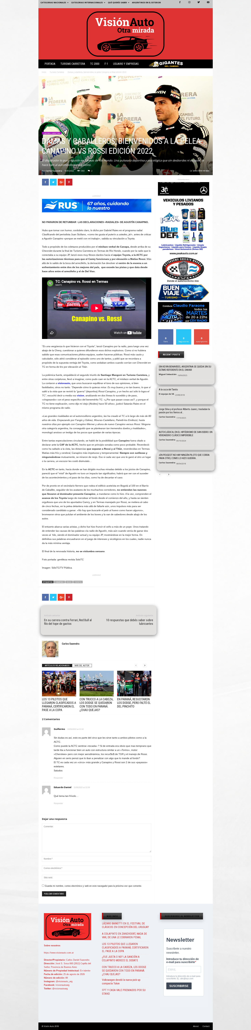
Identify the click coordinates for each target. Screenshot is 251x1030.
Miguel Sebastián (168, 374)
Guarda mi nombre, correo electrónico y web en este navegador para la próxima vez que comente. (93, 886)
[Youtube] (206, 4)
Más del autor (82, 665)
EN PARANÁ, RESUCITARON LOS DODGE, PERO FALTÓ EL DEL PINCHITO (134, 702)
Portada (50, 63)
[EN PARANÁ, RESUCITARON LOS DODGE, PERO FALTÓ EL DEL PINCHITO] (134, 683)
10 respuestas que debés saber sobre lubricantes (129, 621)
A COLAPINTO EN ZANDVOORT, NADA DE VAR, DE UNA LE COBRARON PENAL (124, 935)
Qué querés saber (117, 2)
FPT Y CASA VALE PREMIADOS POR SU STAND (123, 991)
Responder (58, 778)
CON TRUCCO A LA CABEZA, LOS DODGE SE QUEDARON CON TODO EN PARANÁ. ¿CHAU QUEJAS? (96, 704)
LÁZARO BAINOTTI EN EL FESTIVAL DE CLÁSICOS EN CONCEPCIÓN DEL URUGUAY (125, 925)
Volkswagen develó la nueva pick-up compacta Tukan (121, 981)
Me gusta (166, 330)
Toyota (77, 582)
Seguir (183, 330)
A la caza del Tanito (168, 389)
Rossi (69, 582)
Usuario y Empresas (126, 63)
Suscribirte (201, 330)
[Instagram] (187, 4)
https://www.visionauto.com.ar (59, 952)
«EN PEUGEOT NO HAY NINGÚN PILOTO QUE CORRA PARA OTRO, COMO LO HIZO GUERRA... (184, 456)
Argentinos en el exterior (146, 2)
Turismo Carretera (72, 63)
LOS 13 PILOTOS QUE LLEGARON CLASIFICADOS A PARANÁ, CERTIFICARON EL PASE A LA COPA (59, 704)
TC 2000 (94, 63)
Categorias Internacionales (87, 2)
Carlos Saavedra (54, 170)
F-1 (106, 63)
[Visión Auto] (125, 33)
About (196, 1026)
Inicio (44, 72)
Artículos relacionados (57, 665)
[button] (207, 64)
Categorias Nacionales (53, 2)
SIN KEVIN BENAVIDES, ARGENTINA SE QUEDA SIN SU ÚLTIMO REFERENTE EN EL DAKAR (185, 368)
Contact (206, 1026)
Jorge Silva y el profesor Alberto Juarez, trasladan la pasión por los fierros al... (184, 411)
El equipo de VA (166, 394)
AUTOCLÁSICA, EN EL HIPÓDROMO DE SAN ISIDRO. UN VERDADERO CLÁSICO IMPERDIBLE (185, 434)
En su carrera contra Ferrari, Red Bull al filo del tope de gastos (68, 621)
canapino (59, 582)
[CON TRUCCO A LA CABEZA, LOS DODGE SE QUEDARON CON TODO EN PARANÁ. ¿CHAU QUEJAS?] (97, 683)
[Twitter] (197, 4)
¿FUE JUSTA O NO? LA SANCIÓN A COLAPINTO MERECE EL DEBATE (121, 958)
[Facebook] (178, 4)
